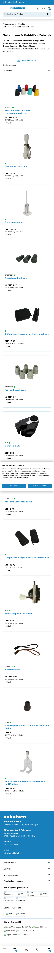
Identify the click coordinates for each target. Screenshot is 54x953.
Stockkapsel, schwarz (16, 278)
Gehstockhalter (13, 446)
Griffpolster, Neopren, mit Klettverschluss (27, 334)
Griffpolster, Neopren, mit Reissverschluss (27, 558)
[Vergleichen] (47, 85)
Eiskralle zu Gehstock (16, 166)
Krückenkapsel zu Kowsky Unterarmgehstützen (18, 111)
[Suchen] (47, 14)
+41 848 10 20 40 (11, 845)
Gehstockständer (14, 222)
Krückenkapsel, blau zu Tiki (18, 502)
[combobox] (24, 14)
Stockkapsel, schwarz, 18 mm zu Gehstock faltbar (27, 727)
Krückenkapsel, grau (15, 390)
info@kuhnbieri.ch (11, 853)
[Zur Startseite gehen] (17, 8)
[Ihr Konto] (38, 8)
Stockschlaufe (12, 670)
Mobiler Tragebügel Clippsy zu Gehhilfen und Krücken (25, 782)
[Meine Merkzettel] (43, 8)
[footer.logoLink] (15, 816)
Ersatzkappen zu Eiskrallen (19, 614)
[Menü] (3, 8)
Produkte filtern (29, 61)
